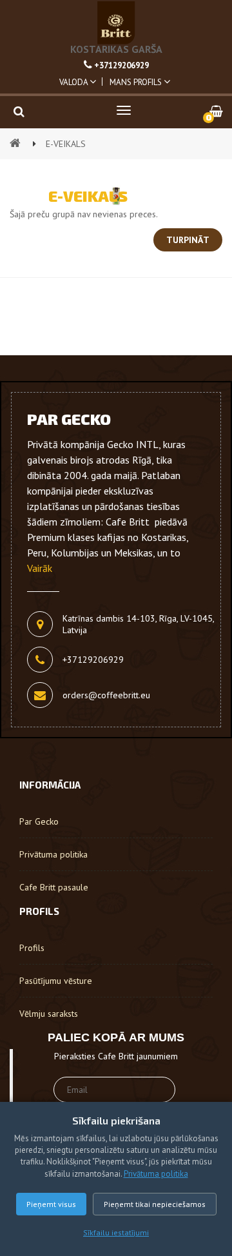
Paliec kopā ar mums (116, 1037)
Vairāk (39, 568)
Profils (31, 948)
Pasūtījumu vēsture (55, 980)
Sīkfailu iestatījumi (116, 1232)
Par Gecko (39, 821)
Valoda (74, 82)
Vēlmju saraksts (48, 1013)
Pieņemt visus (51, 1204)
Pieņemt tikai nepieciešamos (155, 1204)
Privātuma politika (156, 1173)
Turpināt (187, 240)
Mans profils (137, 82)
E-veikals (66, 144)
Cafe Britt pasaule (53, 887)
